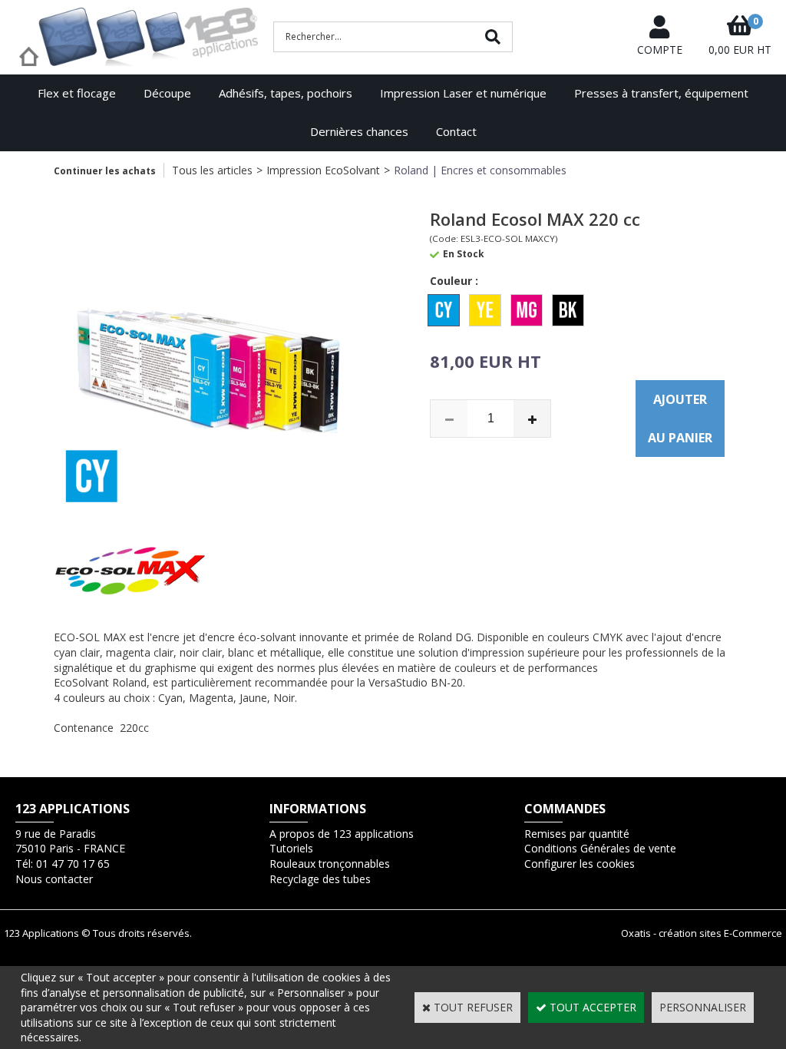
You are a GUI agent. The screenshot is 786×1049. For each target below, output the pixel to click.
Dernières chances (359, 131)
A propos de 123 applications (341, 833)
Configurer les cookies (579, 863)
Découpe (167, 93)
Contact (456, 131)
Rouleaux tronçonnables (329, 863)
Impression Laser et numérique (463, 93)
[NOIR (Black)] (568, 310)
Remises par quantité (576, 833)
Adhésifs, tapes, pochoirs (285, 93)
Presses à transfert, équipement (661, 93)
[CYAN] (443, 310)
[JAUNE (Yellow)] (485, 310)
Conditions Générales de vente (600, 848)
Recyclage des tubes (320, 879)
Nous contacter (54, 879)
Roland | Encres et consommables (480, 170)
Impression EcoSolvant (323, 170)
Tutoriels (291, 848)
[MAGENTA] (526, 310)
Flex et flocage (77, 93)
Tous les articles (212, 170)
